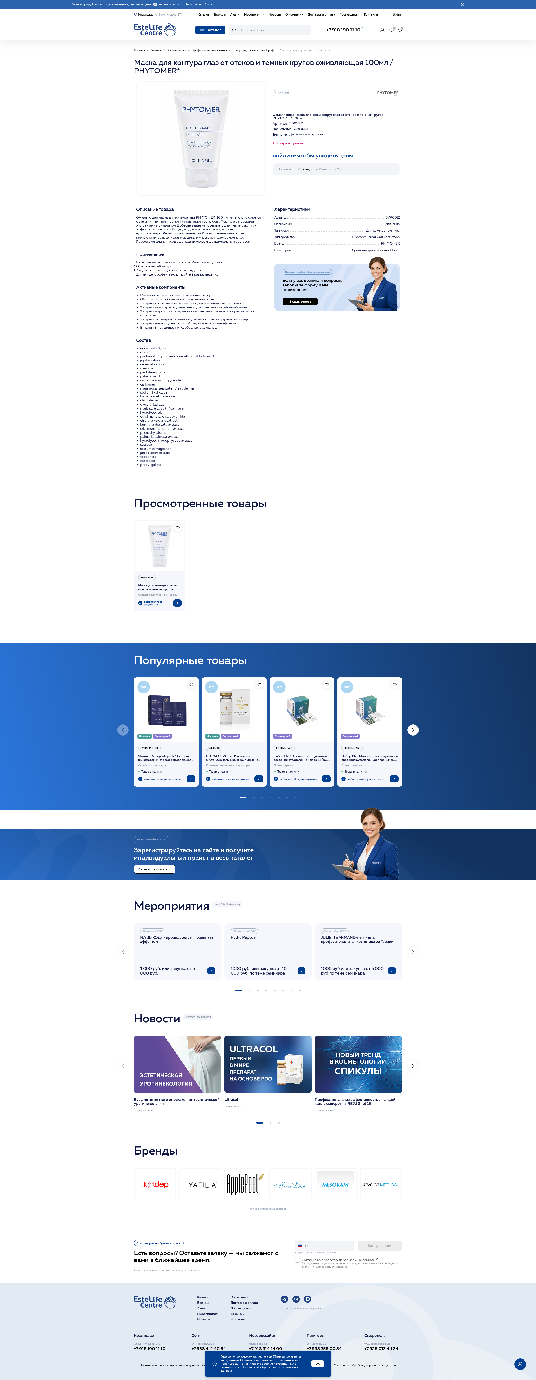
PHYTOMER (282, 93)
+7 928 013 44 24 (381, 1348)
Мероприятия (254, 14)
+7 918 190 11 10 (343, 30)
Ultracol (214, 748)
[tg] (284, 1299)
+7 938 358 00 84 (324, 1348)
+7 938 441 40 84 (209, 1348)
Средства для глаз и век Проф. (376, 250)
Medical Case (284, 748)
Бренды (220, 14)
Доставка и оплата (321, 14)
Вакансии (237, 1314)
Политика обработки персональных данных (169, 1365)
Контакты (371, 14)
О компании (294, 14)
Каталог (204, 14)
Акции (235, 14)
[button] (413, 730)
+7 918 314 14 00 (265, 1348)
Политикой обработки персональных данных (259, 1368)
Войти (397, 14)
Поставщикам (349, 14)
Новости (275, 14)
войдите (284, 155)
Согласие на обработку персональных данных (365, 1365)
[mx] (307, 1299)
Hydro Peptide (149, 748)
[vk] (296, 1299)
